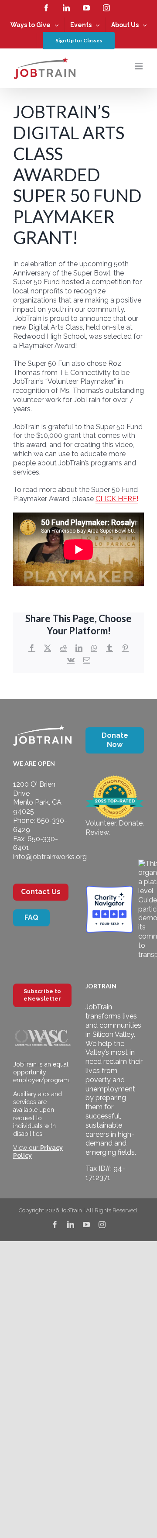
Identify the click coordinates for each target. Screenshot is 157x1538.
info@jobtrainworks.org (50, 857)
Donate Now (115, 740)
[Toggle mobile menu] (139, 66)
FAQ (31, 917)
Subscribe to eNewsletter (42, 995)
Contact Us (41, 892)
